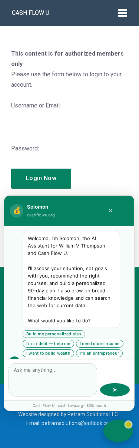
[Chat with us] (118, 431)
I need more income (100, 343)
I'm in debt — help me (48, 343)
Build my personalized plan (54, 333)
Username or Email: (36, 105)
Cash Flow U (30, 12)
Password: (25, 148)
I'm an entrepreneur (99, 353)
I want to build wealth (48, 353)
